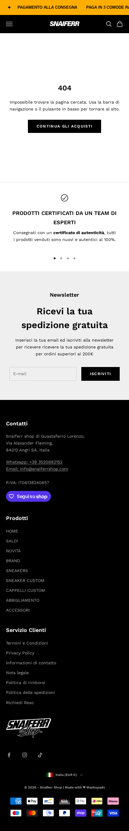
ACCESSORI (18, 610)
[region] (64, 221)
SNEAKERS (17, 570)
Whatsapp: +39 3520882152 (34, 462)
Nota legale (17, 672)
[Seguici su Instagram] (25, 755)
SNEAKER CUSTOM (25, 580)
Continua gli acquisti (64, 126)
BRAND (13, 560)
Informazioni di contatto (31, 662)
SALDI (12, 541)
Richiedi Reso (20, 702)
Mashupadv (95, 787)
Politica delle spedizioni (30, 692)
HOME (12, 531)
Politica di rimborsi (25, 682)
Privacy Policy (20, 652)
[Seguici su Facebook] (9, 755)
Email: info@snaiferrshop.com (37, 468)
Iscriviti (100, 373)
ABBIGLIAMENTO (22, 600)
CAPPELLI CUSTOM (25, 590)
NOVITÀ (13, 550)
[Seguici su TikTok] (40, 755)
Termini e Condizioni (27, 643)
